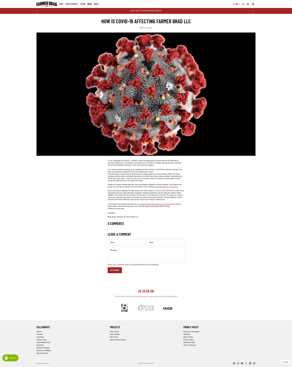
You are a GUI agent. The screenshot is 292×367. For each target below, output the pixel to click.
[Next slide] (253, 10)
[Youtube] (242, 363)
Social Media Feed (43, 342)
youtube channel (145, 204)
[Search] (243, 4)
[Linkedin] (250, 363)
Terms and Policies (42, 363)
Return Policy (188, 337)
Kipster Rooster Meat (118, 340)
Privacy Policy (188, 340)
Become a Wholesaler (191, 332)
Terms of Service (189, 345)
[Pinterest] (254, 363)
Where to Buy (41, 340)
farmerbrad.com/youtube (162, 204)
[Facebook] (234, 363)
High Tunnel (114, 332)
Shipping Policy (189, 342)
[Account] (247, 4)
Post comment (114, 270)
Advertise (40, 337)
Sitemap (39, 334)
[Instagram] (238, 363)
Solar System (115, 334)
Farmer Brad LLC (148, 363)
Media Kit (40, 345)
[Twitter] (246, 363)
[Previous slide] (37, 10)
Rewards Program (43, 348)
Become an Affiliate (43, 350)
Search (39, 332)
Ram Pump (114, 337)
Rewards (186, 334)
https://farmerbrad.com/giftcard (166, 187)
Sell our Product (42, 353)
